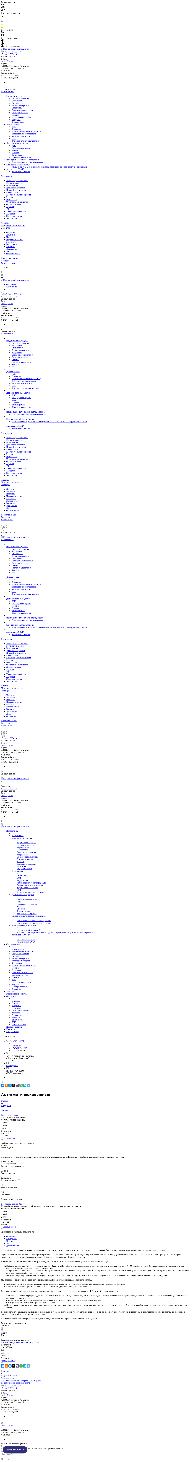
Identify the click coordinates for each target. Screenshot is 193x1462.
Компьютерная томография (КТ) (26, 131)
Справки (15, 153)
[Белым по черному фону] (2, 19)
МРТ (14, 138)
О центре (5, 228)
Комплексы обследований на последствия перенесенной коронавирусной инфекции (49, 167)
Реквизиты (11, 242)
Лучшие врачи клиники (17, 180)
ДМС (14, 145)
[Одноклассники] (6, 1085)
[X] (13, 1085)
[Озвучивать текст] (2, 41)
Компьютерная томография (18, 195)
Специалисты (8, 176)
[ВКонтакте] (7, 268)
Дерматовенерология (21, 105)
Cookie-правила (8, 1378)
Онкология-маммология (22, 110)
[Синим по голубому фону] (2, 22)
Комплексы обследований (18, 164)
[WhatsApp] (21, 1085)
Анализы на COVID (15, 169)
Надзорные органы (14, 239)
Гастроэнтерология (20, 98)
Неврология (17, 108)
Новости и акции (9, 258)
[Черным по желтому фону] (2, 24)
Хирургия (16, 119)
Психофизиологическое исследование (23, 160)
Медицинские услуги (16, 96)
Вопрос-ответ (12, 244)
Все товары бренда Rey (11, 1204)
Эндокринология (19, 122)
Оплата (9, 1241)
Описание (10, 1236)
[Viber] (17, 1085)
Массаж (15, 150)
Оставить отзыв (13, 254)
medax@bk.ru (7, 61)
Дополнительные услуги (17, 143)
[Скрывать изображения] (2, 36)
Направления (7, 91)
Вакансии (10, 246)
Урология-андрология (21, 117)
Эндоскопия (17, 129)
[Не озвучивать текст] (2, 44)
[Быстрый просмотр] (2, 1330)
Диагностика (12, 124)
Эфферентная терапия (21, 157)
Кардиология (17, 101)
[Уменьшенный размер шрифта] (2, 4)
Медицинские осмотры (22, 136)
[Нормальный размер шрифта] (3, 7)
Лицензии (10, 235)
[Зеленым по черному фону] (2, 27)
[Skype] (24, 1085)
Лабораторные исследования (24, 134)
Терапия (15, 115)
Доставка (10, 1243)
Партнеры (10, 237)
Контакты (6, 261)
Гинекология (17, 103)
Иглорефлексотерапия (21, 148)
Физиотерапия (18, 155)
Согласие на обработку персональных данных (21, 1380)
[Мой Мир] (10, 1085)
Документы (11, 249)
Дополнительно (13, 1246)
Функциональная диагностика (25, 141)
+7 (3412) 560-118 (13, 52)
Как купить (11, 1239)
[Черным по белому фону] (2, 16)
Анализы (5, 223)
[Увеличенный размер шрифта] (3, 11)
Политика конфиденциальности (15, 1383)
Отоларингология (20, 112)
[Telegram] (28, 1085)
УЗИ (14, 127)
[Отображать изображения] (2, 32)
